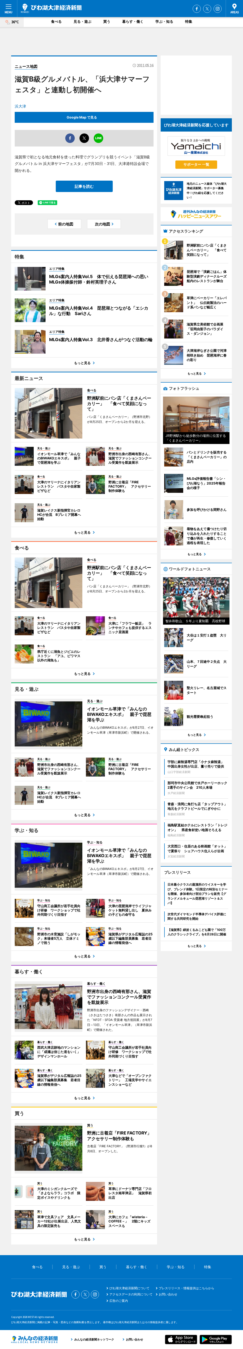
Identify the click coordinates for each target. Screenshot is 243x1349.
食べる (56, 21)
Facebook (197, 9)
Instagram (218, 9)
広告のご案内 (118, 1301)
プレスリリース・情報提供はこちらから (186, 1288)
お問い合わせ (168, 1294)
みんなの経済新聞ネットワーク (34, 1339)
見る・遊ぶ (82, 21)
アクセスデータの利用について (131, 1294)
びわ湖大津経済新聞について (129, 1288)
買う (106, 21)
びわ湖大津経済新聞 (51, 8)
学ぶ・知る (164, 21)
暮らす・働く (133, 21)
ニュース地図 (26, 66)
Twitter (207, 9)
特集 (188, 21)
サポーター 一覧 (196, 164)
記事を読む (84, 186)
